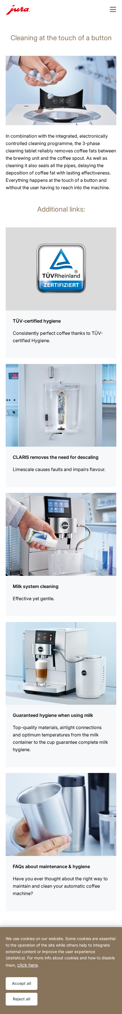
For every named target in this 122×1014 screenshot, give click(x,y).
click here (27, 965)
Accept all (21, 983)
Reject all (21, 998)
